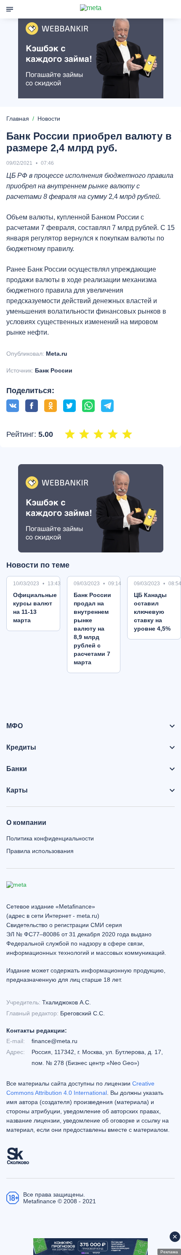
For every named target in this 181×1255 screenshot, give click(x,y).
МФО (14, 726)
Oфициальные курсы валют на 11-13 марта (35, 608)
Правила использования (40, 851)
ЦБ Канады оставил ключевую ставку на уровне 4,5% (152, 612)
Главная (17, 118)
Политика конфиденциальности (50, 838)
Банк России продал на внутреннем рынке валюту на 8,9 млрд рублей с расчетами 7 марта (92, 629)
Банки (16, 769)
